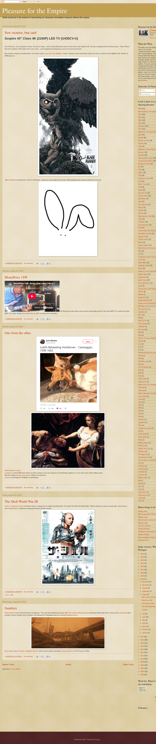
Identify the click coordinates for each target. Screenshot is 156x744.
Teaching (141, 390)
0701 (139, 114)
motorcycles (142, 492)
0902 (139, 408)
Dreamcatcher (67, 651)
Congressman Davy (144, 428)
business (141, 152)
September (146, 591)
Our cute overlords (144, 526)
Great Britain (142, 434)
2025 (142, 557)
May (144, 620)
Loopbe (7, 473)
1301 (139, 181)
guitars (140, 207)
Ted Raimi (141, 222)
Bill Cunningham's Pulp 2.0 (147, 537)
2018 (142, 579)
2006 (142, 671)
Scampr (140, 341)
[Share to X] (45, 263)
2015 (142, 643)
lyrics (140, 486)
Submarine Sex (143, 540)
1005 (139, 411)
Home (68, 664)
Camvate (122, 613)
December (145, 582)
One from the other (18, 332)
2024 (142, 560)
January (145, 633)
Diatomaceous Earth (145, 216)
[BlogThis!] (43, 263)
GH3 (139, 350)
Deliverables (142, 262)
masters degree (143, 245)
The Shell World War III (21, 501)
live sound (141, 329)
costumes (141, 475)
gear (139, 347)
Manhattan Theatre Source (147, 149)
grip (139, 480)
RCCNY (140, 292)
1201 (11, 595)
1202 (139, 175)
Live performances (144, 283)
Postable (11, 180)
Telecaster (141, 451)
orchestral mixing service (68, 615)
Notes (140, 268)
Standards (141, 326)
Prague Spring (143, 274)
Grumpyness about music (146, 257)
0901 (139, 405)
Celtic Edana (142, 379)
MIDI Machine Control (12, 470)
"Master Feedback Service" (28, 651)
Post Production (143, 367)
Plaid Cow (141, 445)
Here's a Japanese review (14, 506)
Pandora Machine (144, 300)
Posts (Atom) (16, 669)
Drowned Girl (142, 297)
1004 (139, 228)
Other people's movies (145, 158)
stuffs (140, 501)
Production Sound (144, 178)
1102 (139, 170)
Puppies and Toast (144, 448)
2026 (142, 554)
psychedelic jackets (144, 233)
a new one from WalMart (53, 53)
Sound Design (142, 323)
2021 (142, 570)
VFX (139, 463)
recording (141, 155)
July (143, 614)
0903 (139, 332)
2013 (142, 649)
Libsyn (7, 477)
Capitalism (141, 422)
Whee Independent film (145, 393)
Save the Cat (142, 193)
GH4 (139, 431)
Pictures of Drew (143, 140)
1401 (139, 201)
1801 (139, 335)
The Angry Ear (143, 454)
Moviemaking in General (146, 111)
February (145, 629)
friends (140, 355)
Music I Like (142, 184)
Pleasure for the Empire (34, 10)
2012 (142, 652)
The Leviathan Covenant (146, 460)
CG (139, 254)
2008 (142, 665)
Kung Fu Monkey (143, 534)
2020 (142, 573)
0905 (139, 373)
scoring (140, 498)
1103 (139, 413)
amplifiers (141, 312)
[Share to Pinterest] (50, 263)
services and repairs (23, 475)
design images (143, 477)
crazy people (142, 396)
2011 (142, 656)
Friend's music (143, 196)
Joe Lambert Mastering (77, 613)
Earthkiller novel (143, 361)
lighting (140, 483)
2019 (142, 576)
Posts (143, 90)
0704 (139, 187)
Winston (141, 213)
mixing (140, 399)
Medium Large (143, 517)
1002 (139, 123)
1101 (139, 129)
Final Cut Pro (142, 321)
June (144, 617)
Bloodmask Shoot (144, 164)
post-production (143, 225)
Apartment (141, 236)
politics (140, 172)
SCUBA (140, 210)
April (144, 623)
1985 (139, 416)
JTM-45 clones (143, 239)
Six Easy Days (143, 309)
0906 (139, 358)
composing (141, 469)
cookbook (141, 472)
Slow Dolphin (9, 613)
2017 (142, 637)
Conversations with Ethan (146, 231)
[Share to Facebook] (47, 263)
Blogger (97, 739)
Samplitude (142, 277)
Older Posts (128, 664)
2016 (142, 640)
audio (140, 219)
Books (140, 315)
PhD (139, 251)
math (139, 489)
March (144, 626)
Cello (139, 376)
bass (139, 344)
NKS (139, 364)
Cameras (141, 419)
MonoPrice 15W (16, 277)
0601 (139, 370)
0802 (139, 120)
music (140, 260)
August (144, 594)
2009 (142, 662)
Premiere (141, 387)
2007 (142, 668)
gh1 (139, 167)
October (145, 588)
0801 (139, 117)
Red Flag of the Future (145, 306)
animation (141, 466)
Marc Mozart (9, 651)
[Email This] (41, 263)
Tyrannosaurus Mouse (145, 161)
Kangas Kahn (142, 511)
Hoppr (140, 440)
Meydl (140, 190)
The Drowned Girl (144, 457)
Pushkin (141, 143)
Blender (140, 294)
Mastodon (144, 80)
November (145, 585)
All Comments (146, 94)
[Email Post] (37, 263)
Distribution (142, 199)
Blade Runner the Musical (146, 248)
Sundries (11, 608)
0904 (139, 108)
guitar (140, 135)
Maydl (140, 242)
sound (140, 286)
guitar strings (142, 280)
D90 (139, 318)
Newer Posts (8, 664)
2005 (142, 674)
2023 (142, 563)
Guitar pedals (142, 437)
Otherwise (141, 126)
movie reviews (143, 495)
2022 (142, 566)
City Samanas (143, 204)
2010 (142, 659)
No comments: (29, 263)
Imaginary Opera (143, 265)
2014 (142, 646)
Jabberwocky (142, 382)
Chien (140, 425)
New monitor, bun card (20, 32)
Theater (140, 138)
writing (140, 402)
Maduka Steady (143, 443)
